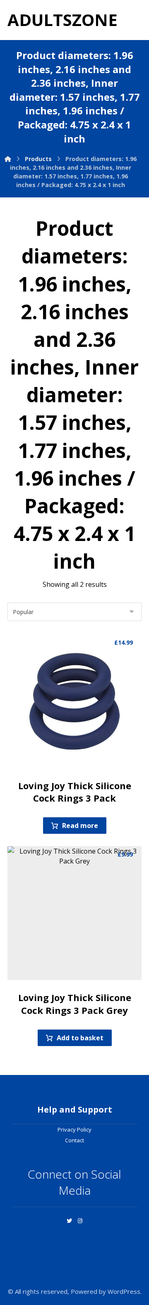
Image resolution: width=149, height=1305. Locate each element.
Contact (74, 1140)
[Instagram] (79, 1220)
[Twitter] (69, 1220)
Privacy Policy (74, 1129)
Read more (80, 825)
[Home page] (8, 159)
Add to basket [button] (80, 1037)
